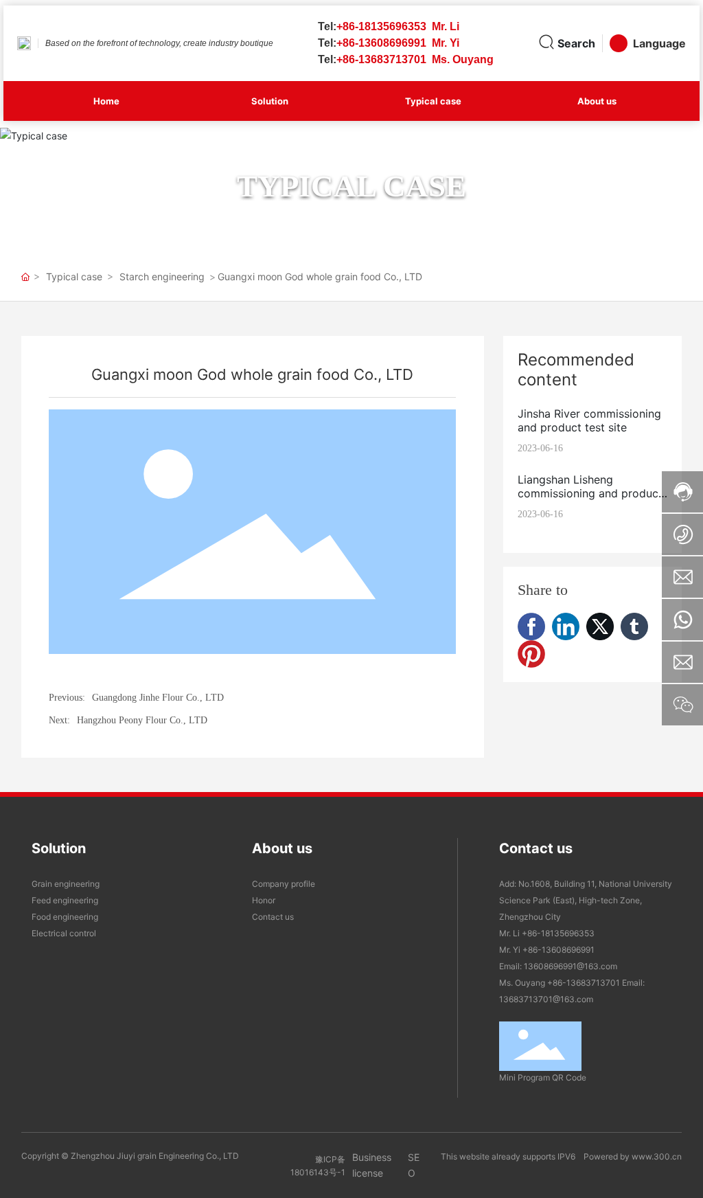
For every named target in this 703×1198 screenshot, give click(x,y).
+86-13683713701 (583, 982)
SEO (413, 1164)
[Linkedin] (565, 626)
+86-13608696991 (558, 950)
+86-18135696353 (559, 933)
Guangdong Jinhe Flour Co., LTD (158, 697)
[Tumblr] (634, 626)
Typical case (351, 186)
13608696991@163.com (570, 966)
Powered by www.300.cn (633, 1156)
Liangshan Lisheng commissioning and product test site (590, 493)
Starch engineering (162, 276)
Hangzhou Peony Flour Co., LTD (142, 720)
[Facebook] (531, 626)
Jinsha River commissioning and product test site (589, 420)
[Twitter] (600, 626)
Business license (371, 1164)
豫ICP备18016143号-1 (317, 1165)
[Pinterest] (531, 654)
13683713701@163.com (546, 999)
